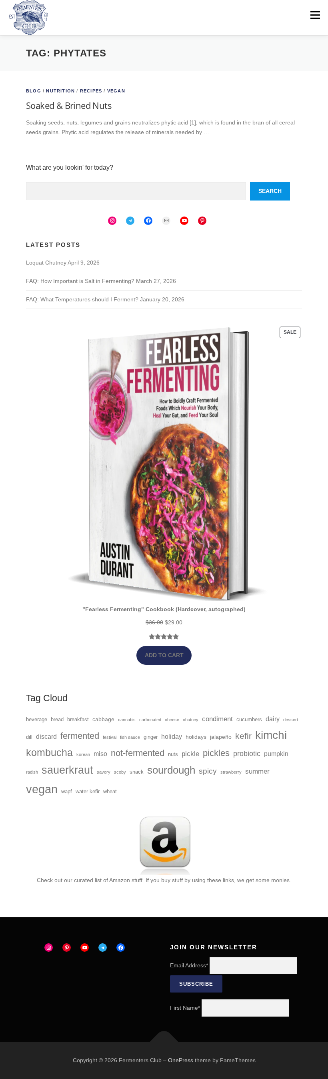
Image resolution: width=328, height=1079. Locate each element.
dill (29, 737)
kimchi (271, 734)
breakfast (78, 719)
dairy (273, 719)
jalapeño (221, 737)
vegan (42, 789)
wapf (66, 791)
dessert (290, 719)
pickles (216, 753)
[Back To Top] (164, 1041)
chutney (190, 719)
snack (137, 772)
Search (270, 191)
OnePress (180, 1060)
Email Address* (189, 965)
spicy (208, 771)
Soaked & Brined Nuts (69, 105)
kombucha (49, 752)
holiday (171, 736)
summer (257, 771)
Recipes (91, 90)
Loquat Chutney (46, 262)
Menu (315, 15)
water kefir (88, 791)
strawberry (231, 772)
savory (103, 772)
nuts (173, 754)
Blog (33, 90)
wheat (110, 791)
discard (46, 736)
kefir (243, 735)
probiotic (246, 754)
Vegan (116, 90)
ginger (151, 737)
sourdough (171, 770)
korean (83, 754)
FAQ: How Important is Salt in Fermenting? (80, 281)
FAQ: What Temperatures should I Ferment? (82, 299)
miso (100, 753)
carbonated (150, 719)
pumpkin (276, 753)
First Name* (185, 1008)
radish (32, 772)
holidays (196, 737)
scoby (120, 772)
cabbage (103, 719)
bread (57, 719)
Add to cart (164, 655)
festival (109, 737)
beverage (36, 719)
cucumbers (249, 719)
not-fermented (137, 753)
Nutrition (60, 90)
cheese (172, 719)
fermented (79, 736)
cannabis (127, 719)
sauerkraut (67, 770)
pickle (190, 754)
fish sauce (130, 737)
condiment (217, 719)
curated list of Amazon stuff (108, 880)
